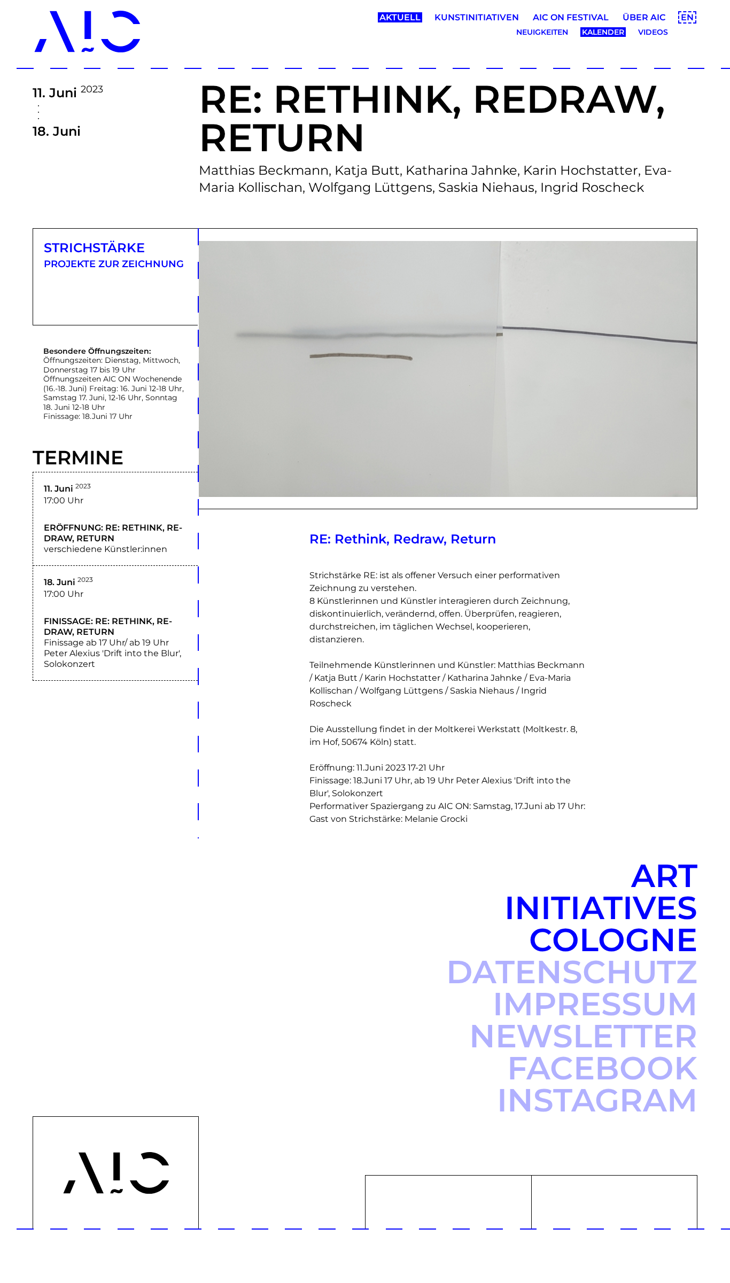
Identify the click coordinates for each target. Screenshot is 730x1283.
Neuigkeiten (542, 32)
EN (687, 17)
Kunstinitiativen (476, 17)
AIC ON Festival (571, 17)
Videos (653, 32)
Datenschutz (571, 971)
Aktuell (400, 17)
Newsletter (583, 1035)
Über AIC (644, 17)
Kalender (603, 32)
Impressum (595, 1003)
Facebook (602, 1067)
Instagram (597, 1099)
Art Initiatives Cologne (600, 907)
